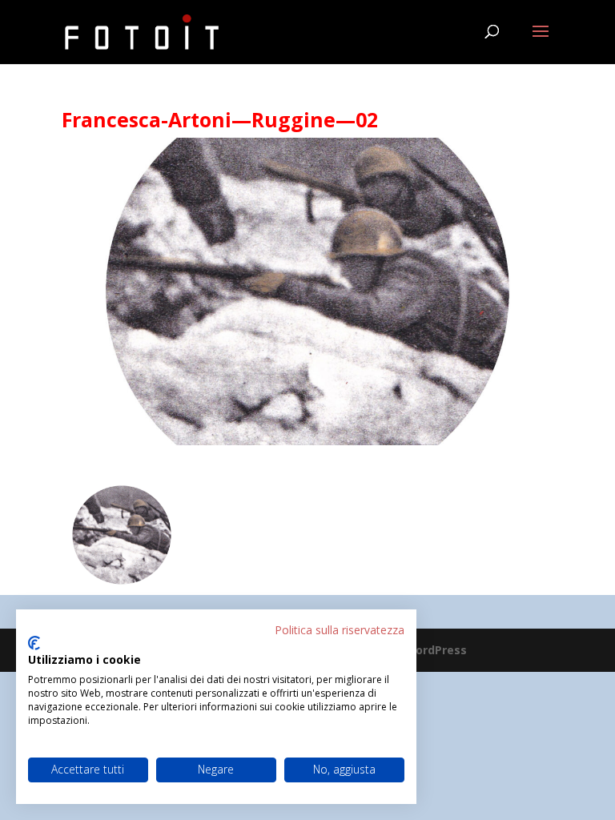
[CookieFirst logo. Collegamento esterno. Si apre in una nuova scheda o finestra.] (34, 643)
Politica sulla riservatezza (339, 629)
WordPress (435, 649)
